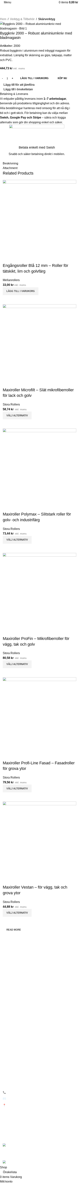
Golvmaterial (10, 1057)
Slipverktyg (9, 1064)
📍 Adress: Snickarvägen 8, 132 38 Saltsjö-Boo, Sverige (35, 1105)
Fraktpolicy (9, 1036)
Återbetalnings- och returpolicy (20, 1023)
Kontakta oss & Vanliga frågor (20, 1017)
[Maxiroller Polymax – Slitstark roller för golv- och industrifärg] (39, 465)
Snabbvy (17, 299)
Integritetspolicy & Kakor (17, 1029)
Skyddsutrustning (13, 1076)
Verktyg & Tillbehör (22, 19)
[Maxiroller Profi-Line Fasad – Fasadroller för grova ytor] (39, 713)
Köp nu (62, 78)
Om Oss (7, 1010)
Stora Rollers (11, 404)
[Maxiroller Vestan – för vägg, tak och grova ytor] (39, 838)
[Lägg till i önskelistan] (7, 258)
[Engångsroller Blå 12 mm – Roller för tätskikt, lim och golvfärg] (39, 216)
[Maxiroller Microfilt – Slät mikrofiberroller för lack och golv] (39, 340)
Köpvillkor (8, 1042)
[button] (20, 291)
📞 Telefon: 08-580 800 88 (18, 1092)
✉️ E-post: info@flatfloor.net (19, 1098)
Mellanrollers (11, 280)
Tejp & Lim (9, 1070)
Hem (3, 19)
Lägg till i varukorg (34, 78)
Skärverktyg (46, 19)
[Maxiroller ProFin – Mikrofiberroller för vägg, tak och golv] (39, 589)
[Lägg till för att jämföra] (7, 299)
